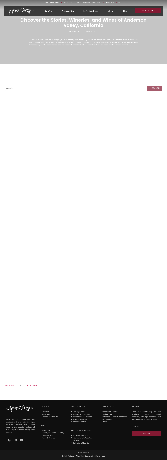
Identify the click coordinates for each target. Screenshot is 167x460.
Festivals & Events (91, 11)
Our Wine (48, 11)
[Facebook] (9, 440)
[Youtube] (21, 440)
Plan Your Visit (68, 11)
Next (35, 385)
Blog (125, 11)
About (110, 11)
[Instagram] (15, 440)
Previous (10, 385)
